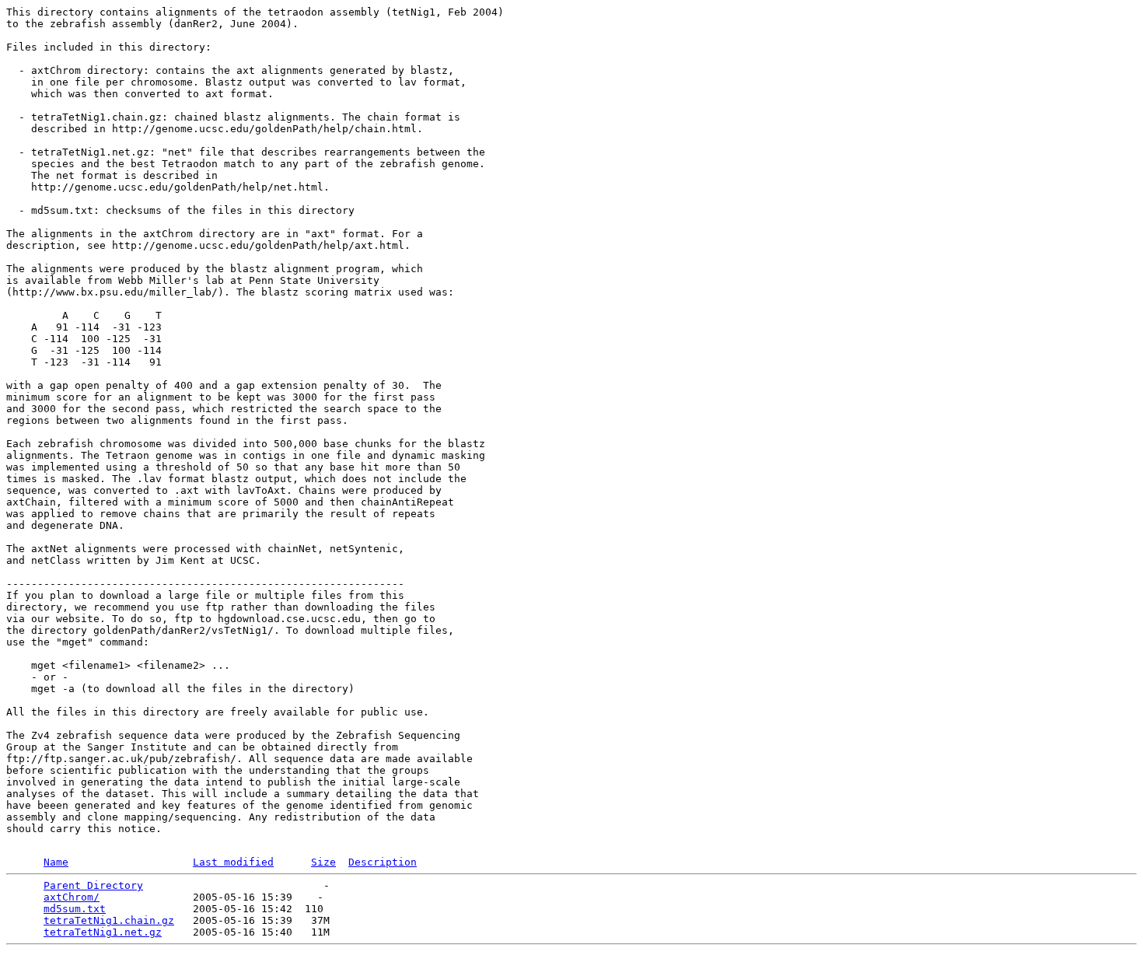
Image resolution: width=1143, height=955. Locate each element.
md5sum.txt (75, 909)
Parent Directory (93, 885)
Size (323, 862)
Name (56, 862)
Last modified (233, 862)
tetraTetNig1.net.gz (103, 932)
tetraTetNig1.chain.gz (109, 920)
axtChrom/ (72, 897)
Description (382, 862)
